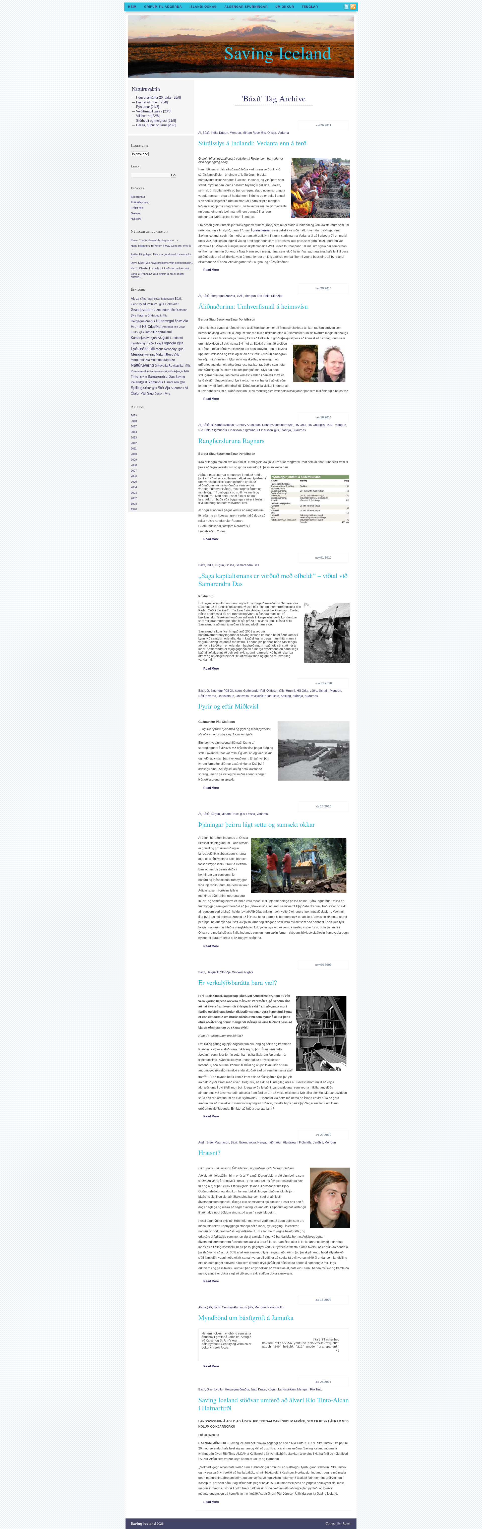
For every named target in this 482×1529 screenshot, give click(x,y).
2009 (134, 459)
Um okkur (284, 7)
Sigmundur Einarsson (227, 430)
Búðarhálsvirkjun (222, 425)
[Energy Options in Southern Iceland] (309, 499)
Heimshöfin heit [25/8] (152, 102)
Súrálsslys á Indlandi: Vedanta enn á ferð (252, 142)
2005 (134, 481)
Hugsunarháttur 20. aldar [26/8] (158, 97)
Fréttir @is (137, 207)
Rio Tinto (263, 296)
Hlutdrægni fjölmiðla (297, 1142)
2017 (134, 426)
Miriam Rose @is (254, 133)
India (214, 133)
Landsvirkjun (287, 1389)
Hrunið (290, 690)
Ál (199, 133)
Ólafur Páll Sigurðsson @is (150, 393)
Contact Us (333, 1523)
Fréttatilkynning (140, 202)
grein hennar (262, 230)
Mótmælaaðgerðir (163, 360)
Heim (132, 7)
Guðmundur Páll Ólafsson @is (263, 690)
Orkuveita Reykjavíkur (250, 696)
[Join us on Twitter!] (346, 7)
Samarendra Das (247, 565)
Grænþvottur (247, 1142)
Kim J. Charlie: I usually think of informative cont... (161, 268)
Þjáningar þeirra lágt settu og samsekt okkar (256, 824)
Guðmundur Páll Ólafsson (224, 690)
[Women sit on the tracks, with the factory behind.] (319, 188)
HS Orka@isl (316, 425)
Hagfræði (143, 315)
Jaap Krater (258, 1389)
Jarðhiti (318, 1142)
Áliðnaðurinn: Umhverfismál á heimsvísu (253, 306)
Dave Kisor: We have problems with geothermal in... (162, 262)
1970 (134, 509)
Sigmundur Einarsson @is (261, 430)
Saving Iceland (277, 52)
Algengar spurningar (246, 7)
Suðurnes (299, 430)
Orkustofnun (226, 696)
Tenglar (310, 7)
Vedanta (283, 133)
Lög (158, 343)
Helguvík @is (159, 315)
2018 (134, 420)
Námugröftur (275, 1307)
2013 (134, 437)
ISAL (239, 296)
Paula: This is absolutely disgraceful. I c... (156, 240)
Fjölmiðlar (171, 304)
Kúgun (223, 133)
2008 (134, 465)
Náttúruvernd (207, 696)
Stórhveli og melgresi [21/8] (156, 120)
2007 (134, 470)
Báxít (206, 133)
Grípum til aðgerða (163, 7)
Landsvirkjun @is (142, 343)
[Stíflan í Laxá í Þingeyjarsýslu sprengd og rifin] (313, 751)
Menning (150, 354)
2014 (134, 431)
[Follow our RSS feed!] (353, 7)
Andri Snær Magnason (213, 1142)
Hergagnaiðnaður (223, 296)
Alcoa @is (205, 1307)
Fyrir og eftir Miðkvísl (228, 706)
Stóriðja (276, 296)
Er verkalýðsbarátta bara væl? (237, 982)
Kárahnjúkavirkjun (144, 338)
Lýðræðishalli (319, 690)
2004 (134, 487)
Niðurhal (136, 218)
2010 (134, 454)
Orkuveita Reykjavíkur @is (173, 365)
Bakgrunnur (138, 196)
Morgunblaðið (140, 360)
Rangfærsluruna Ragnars (231, 440)
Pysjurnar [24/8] (147, 107)
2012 (134, 442)
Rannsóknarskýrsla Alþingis (166, 371)
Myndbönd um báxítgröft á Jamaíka (245, 1317)
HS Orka (300, 425)
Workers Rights (242, 972)
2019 (134, 415)
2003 (134, 492)
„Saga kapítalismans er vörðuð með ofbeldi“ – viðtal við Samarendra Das (272, 579)
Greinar (135, 213)
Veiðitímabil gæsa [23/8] (153, 111)
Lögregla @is (173, 343)
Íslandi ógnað (203, 7)
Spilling (286, 696)
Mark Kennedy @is (170, 349)
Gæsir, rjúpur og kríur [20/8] (156, 125)
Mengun (235, 133)
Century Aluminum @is (277, 425)
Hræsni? (209, 1152)
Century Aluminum (248, 425)
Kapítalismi (163, 332)
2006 (134, 476)
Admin (347, 1523)
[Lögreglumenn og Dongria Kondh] (326, 633)
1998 (134, 503)
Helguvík (213, 972)
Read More (211, 270)
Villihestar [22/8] (148, 116)
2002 (134, 498)
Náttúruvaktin (146, 88)
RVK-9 (143, 376)
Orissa (271, 133)
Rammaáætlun (140, 371)
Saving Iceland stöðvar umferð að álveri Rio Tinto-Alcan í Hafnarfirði (273, 1403)
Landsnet (176, 338)
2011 (134, 448)
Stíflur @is (150, 388)
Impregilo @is (170, 326)
